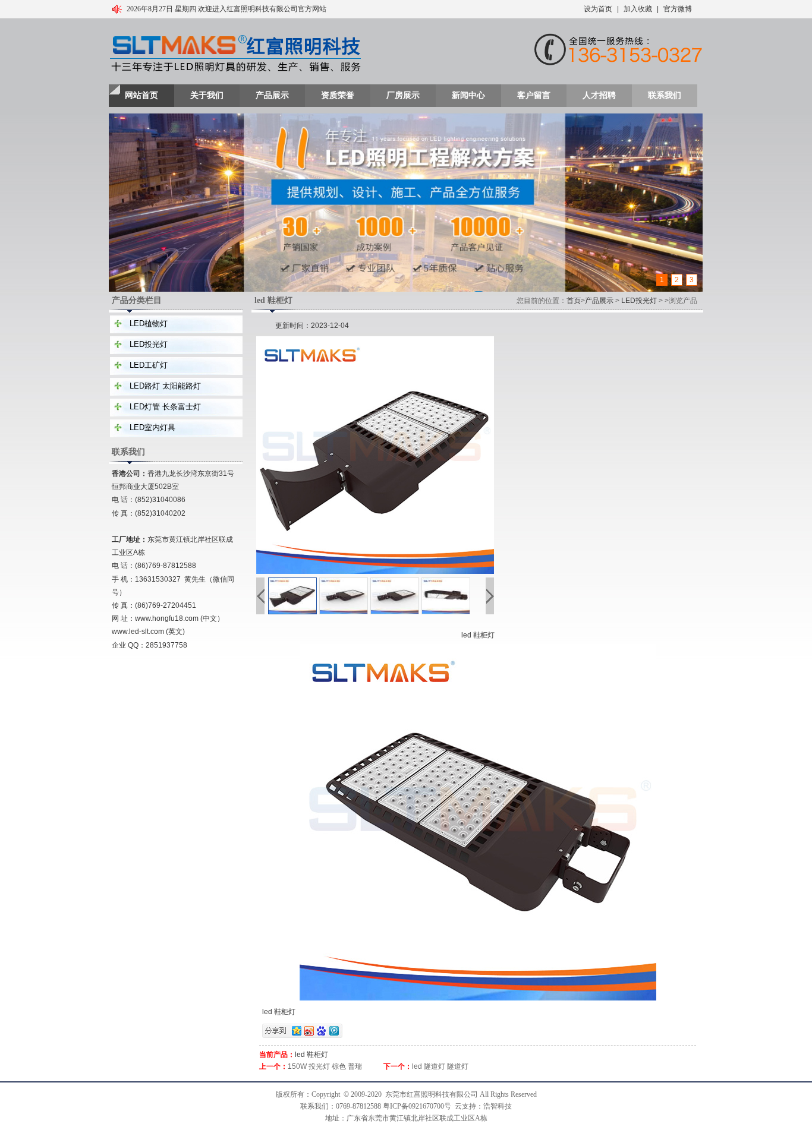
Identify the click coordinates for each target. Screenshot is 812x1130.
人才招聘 (599, 95)
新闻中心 (468, 95)
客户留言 (533, 95)
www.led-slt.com (138, 631)
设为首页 (598, 9)
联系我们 (664, 95)
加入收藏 (638, 9)
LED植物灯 (149, 323)
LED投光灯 (149, 344)
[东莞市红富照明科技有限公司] (235, 54)
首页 (573, 300)
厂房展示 (403, 95)
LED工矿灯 (149, 365)
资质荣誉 (337, 95)
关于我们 (207, 95)
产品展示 (272, 95)
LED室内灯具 (152, 427)
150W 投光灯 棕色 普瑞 (325, 1066)
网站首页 (141, 95)
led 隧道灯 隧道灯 (440, 1066)
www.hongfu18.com (167, 618)
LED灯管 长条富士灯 (165, 406)
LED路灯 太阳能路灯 (165, 385)
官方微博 (677, 9)
